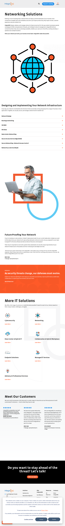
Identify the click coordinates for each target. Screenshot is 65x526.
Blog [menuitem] (47, 497)
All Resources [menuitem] (48, 494)
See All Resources (9, 281)
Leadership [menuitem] (55, 497)
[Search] (39, 4)
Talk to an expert (32, 476)
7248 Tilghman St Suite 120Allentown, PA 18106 (11, 496)
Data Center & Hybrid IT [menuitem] (27, 495)
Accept (41, 519)
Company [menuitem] (55, 490)
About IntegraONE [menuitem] (55, 494)
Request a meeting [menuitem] (48, 3)
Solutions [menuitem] (25, 490)
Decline (54, 519)
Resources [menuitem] (48, 490)
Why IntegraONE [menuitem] (40, 491)
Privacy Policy (44, 510)
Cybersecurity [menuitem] (26, 493)
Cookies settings (28, 519)
